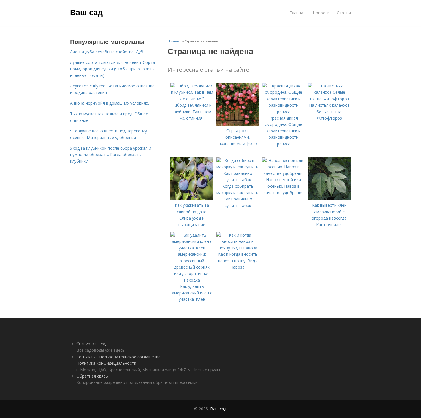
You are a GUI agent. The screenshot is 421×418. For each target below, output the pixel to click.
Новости (321, 12)
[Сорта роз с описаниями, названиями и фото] (237, 124)
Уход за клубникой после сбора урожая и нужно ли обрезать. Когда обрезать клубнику (110, 154)
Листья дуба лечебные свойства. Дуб (106, 51)
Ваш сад (86, 12)
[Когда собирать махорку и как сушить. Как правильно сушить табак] (237, 179)
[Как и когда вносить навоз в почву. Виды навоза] (237, 248)
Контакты (86, 357)
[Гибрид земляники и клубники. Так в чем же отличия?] (191, 98)
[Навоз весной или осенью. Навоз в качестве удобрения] (283, 173)
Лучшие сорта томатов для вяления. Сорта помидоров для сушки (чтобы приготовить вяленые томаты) (112, 69)
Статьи (344, 12)
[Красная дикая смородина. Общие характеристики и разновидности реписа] (283, 111)
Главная (298, 12)
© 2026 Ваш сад (91, 344)
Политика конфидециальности (106, 363)
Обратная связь (92, 376)
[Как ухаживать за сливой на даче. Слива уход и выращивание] (191, 199)
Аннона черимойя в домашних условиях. (109, 103)
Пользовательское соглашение (130, 357)
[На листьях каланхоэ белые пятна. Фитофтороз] (329, 98)
